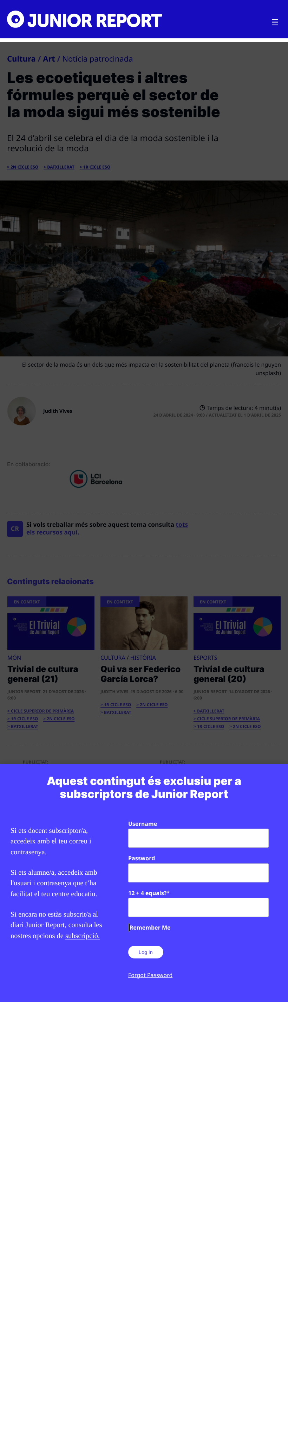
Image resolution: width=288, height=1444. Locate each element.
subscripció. (82, 936)
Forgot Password (150, 975)
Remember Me (150, 927)
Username (142, 824)
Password (141, 858)
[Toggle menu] (275, 22)
